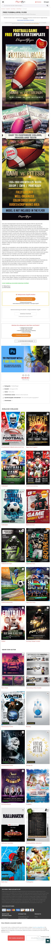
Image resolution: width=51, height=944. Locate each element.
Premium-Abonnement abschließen (31, 23)
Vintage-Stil (29, 765)
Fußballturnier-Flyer (6, 563)
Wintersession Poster (7, 726)
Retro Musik (4, 687)
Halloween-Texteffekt (7, 843)
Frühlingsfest (29, 882)
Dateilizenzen (5, 918)
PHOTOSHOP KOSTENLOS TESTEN (25, 20)
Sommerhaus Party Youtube (33, 687)
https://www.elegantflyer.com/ (39, 927)
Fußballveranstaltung (32, 486)
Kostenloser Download (25, 313)
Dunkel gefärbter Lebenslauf (34, 843)
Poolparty (28, 804)
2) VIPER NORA (6, 287)
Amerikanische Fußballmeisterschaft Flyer (12, 447)
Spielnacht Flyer (30, 524)
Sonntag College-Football (33, 641)
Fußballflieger (15, 386)
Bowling (28, 726)
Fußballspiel (4, 486)
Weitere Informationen (22, 394)
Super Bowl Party (30, 602)
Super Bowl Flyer (30, 563)
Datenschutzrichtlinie (5, 931)
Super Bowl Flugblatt (31, 447)
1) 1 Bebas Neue (6, 286)
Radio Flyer (4, 882)
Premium (39, 2)
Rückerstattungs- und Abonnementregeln (23, 917)
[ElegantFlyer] (20, 2)
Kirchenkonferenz (6, 804)
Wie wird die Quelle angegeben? (30, 397)
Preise (36, 916)
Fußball (3, 641)
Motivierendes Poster (7, 765)
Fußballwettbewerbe (7, 602)
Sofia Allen (11, 391)
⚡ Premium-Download (25, 299)
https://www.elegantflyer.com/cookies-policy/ (13, 930)
